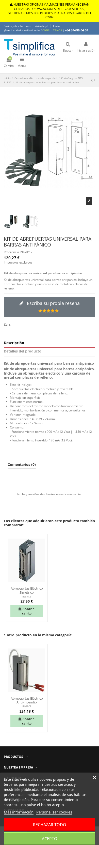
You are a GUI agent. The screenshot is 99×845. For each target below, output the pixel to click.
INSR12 (26, 596)
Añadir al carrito (29, 611)
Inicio (56, 26)
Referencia (11, 252)
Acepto (49, 838)
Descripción (14, 343)
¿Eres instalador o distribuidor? (33, 30)
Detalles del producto (22, 351)
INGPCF (26, 706)
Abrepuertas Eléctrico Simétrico (27, 590)
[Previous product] (92, 80)
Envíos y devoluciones (17, 26)
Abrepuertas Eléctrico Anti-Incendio (27, 700)
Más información (19, 812)
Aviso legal (42, 26)
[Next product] (94, 80)
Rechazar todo (49, 824)
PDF (10, 325)
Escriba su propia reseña (53, 303)
